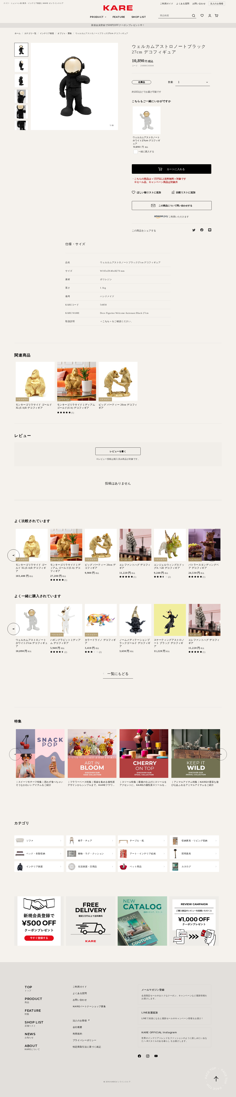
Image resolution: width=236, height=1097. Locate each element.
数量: (171, 82)
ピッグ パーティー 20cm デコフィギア (118, 406)
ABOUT (32, 1047)
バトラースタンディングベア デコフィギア (203, 566)
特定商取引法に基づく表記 (87, 1046)
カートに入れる (175, 169)
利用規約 (77, 1033)
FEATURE (119, 16)
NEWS (30, 1035)
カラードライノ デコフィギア (100, 641)
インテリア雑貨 (47, 33)
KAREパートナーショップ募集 (89, 1006)
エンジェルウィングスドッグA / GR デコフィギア (169, 566)
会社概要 (77, 1027)
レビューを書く (118, 451)
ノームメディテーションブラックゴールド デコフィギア (134, 643)
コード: (135, 66)
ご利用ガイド (166, 3)
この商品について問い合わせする (175, 205)
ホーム (18, 33)
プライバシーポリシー (84, 1040)
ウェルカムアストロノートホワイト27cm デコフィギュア (146, 140)
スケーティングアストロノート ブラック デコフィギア (169, 643)
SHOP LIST (138, 16)
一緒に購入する (146, 151)
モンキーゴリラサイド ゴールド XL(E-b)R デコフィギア (34, 406)
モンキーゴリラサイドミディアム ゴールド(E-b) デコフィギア (76, 406)
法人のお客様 (216, 3)
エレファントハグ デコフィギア (134, 566)
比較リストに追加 (185, 192)
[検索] (193, 16)
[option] (118, 25)
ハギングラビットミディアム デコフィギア (65, 641)
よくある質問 (182, 3)
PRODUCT (33, 1000)
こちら (106, 321)
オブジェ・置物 (65, 33)
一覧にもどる (118, 674)
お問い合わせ (199, 3)
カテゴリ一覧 (30, 33)
